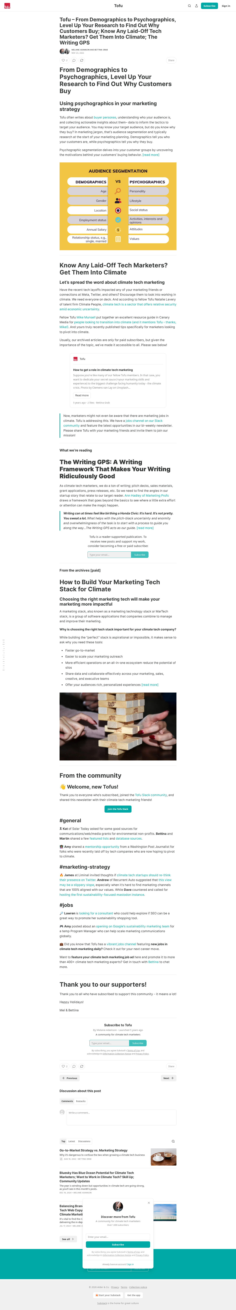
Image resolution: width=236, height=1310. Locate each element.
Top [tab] (63, 1141)
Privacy (115, 1287)
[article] (118, 1157)
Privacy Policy (142, 1255)
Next (166, 1078)
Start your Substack (110, 1295)
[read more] (150, 155)
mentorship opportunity (102, 847)
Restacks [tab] (80, 1101)
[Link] (55, 80)
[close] (148, 1202)
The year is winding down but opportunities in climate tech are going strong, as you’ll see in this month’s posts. (102, 1187)
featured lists (99, 838)
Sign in (226, 5)
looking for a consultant (96, 913)
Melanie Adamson (81, 50)
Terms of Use (133, 1251)
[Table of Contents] (3, 655)
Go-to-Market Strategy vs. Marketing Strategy (93, 1150)
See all (66, 1239)
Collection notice (138, 1287)
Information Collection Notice (117, 1255)
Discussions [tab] (84, 1141)
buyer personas (105, 117)
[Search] (189, 6)
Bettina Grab (101, 50)
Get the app (133, 1295)
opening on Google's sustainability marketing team (132, 926)
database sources (129, 838)
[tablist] (73, 1101)
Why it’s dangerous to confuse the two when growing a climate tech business (102, 1154)
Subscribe (209, 5)
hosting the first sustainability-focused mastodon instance (102, 895)
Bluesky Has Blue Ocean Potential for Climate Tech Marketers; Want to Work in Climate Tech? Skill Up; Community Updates (97, 1177)
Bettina (153, 962)
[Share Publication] (196, 6)
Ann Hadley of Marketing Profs (147, 495)
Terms (124, 1287)
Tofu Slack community (151, 795)
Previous (72, 1078)
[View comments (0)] (74, 60)
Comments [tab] (67, 1101)
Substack (102, 1303)
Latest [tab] (71, 1141)
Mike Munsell (86, 317)
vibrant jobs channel (121, 944)
